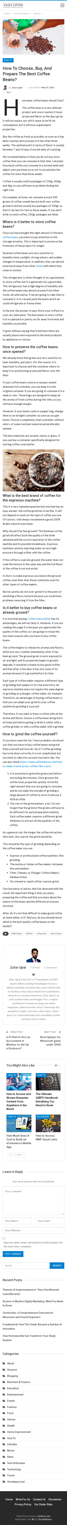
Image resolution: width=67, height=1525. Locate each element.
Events (11, 1400)
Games (11, 1419)
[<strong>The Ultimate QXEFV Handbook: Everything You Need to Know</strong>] (48, 1082)
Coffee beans (16, 934)
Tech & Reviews (16, 1463)
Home (9, 1499)
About (10, 1363)
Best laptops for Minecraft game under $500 (50, 1041)
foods (39, 265)
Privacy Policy (23, 1504)
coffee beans (10, 237)
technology (14, 1469)
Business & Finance (18, 1382)
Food (10, 1413)
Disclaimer (55, 1499)
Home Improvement (19, 1432)
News (10, 1456)
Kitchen (29, 934)
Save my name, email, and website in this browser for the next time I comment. (33, 1244)
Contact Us (39, 1499)
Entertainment (15, 1394)
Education (43, 1116)
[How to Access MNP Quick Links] (48, 1123)
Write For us (23, 1499)
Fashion (12, 1407)
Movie (10, 1450)
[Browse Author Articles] (33, 955)
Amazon (12, 1369)
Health (11, 1425)
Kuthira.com (44, 1516)
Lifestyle (12, 1444)
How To (8, 60)
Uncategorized (16, 1481)
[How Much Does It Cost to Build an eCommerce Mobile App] (18, 1123)
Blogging (12, 1376)
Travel (10, 1475)
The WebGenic (45, 1519)
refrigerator (42, 934)
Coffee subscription (39, 618)
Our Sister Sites (43, 1504)
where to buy (56, 934)
